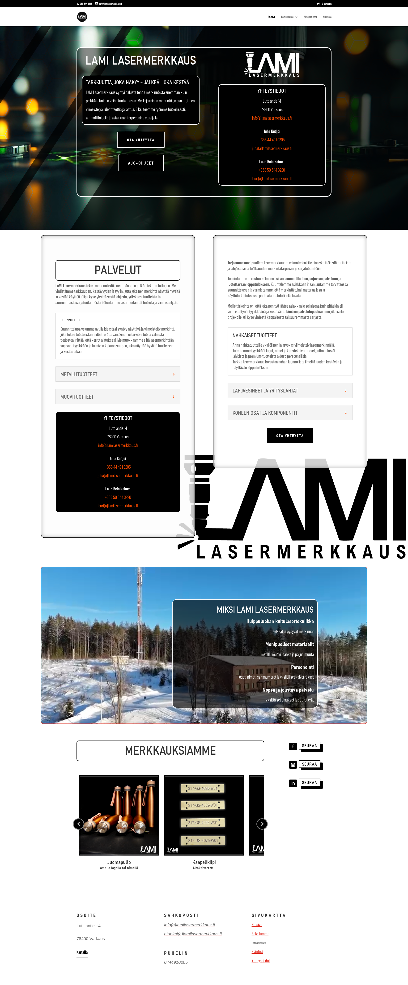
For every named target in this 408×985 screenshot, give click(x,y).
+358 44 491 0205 (272, 139)
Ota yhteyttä (141, 139)
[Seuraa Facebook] (293, 746)
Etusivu (271, 17)
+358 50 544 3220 (272, 170)
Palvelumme (287, 17)
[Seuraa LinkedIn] (293, 783)
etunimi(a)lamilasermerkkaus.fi (193, 934)
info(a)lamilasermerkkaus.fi (272, 118)
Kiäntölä (327, 17)
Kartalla (82, 952)
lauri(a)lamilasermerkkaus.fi (272, 178)
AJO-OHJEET (141, 163)
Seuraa (309, 745)
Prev (78, 824)
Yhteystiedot (310, 17)
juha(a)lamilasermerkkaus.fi (272, 148)
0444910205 (176, 962)
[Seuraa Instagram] (293, 765)
